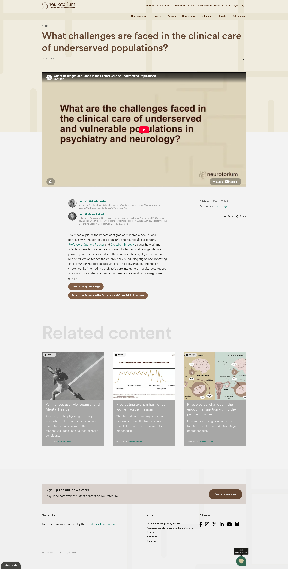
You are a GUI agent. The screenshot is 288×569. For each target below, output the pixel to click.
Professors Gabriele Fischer (86, 244)
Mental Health (48, 58)
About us (150, 5)
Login (235, 5)
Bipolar (223, 16)
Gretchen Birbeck (122, 244)
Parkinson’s (207, 16)
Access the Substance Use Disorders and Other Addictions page (108, 295)
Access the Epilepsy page (86, 286)
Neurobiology (138, 16)
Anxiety (172, 16)
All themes (239, 16)
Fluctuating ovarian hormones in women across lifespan (142, 407)
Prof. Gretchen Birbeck (92, 214)
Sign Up (151, 541)
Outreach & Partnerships (183, 5)
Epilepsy (157, 16)
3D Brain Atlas (163, 5)
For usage (222, 206)
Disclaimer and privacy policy (163, 523)
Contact (226, 5)
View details (11, 565)
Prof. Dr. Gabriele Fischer (93, 201)
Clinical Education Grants (208, 5)
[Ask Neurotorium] (241, 561)
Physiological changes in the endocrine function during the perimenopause (211, 409)
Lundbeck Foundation (100, 524)
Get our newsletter (225, 494)
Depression (188, 16)
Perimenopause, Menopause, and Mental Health (73, 407)
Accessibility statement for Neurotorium (170, 528)
